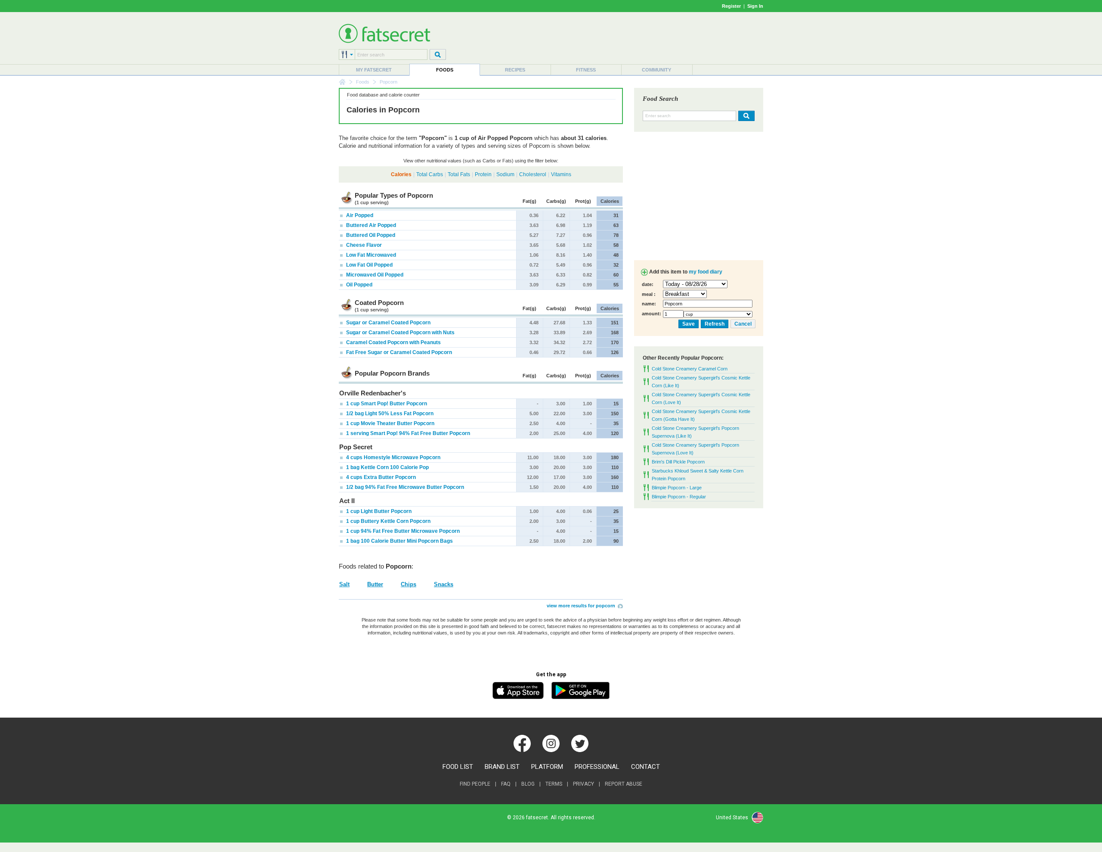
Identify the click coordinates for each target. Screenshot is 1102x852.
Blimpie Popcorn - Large (677, 487)
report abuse (623, 784)
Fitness (586, 69)
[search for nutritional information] (745, 116)
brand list (502, 767)
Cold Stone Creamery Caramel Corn (689, 368)
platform (547, 767)
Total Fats (459, 174)
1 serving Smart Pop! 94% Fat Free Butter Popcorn (407, 433)
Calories (401, 174)
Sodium (505, 174)
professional (597, 767)
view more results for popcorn (581, 605)
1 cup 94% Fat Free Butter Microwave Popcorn (402, 531)
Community (656, 69)
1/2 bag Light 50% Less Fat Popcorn (389, 413)
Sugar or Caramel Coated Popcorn (387, 323)
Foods (444, 69)
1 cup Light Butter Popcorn (378, 511)
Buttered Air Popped (370, 225)
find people (475, 784)
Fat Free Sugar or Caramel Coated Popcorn (398, 352)
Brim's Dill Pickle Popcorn (678, 461)
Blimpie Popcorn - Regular (679, 496)
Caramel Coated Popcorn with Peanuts (393, 342)
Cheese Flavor (363, 245)
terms (553, 784)
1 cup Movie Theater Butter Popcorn (389, 423)
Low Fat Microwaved (370, 255)
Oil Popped (358, 285)
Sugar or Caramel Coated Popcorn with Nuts (400, 333)
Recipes (515, 69)
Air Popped (359, 215)
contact (645, 767)
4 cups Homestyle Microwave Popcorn (392, 457)
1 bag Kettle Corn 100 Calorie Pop (387, 467)
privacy (583, 784)
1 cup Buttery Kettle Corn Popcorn (387, 521)
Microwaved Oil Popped (374, 275)
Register (731, 6)
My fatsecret (374, 69)
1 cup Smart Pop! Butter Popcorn (386, 404)
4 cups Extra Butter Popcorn (380, 477)
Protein (483, 174)
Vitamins (561, 174)
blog (528, 784)
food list (458, 767)
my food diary (705, 272)
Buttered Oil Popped (370, 235)
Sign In (755, 6)
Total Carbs (429, 174)
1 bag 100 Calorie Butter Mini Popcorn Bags (399, 541)
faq (506, 784)
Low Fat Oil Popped (369, 265)
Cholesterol (532, 174)
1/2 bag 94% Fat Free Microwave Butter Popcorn (404, 487)
